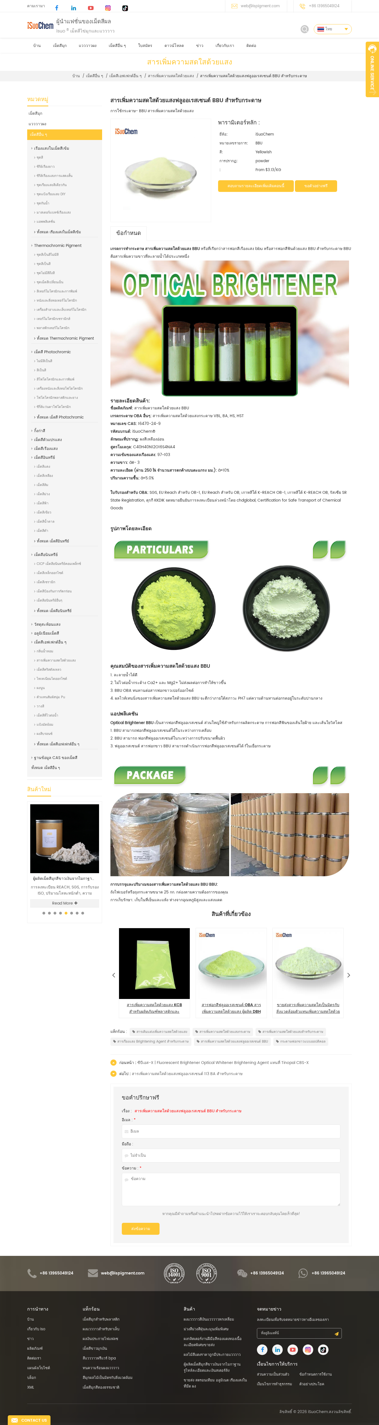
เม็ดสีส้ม (42, 485)
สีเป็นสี (41, 370)
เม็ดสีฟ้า (43, 503)
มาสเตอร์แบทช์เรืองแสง (54, 212)
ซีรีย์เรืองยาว (46, 166)
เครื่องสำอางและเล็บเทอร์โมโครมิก (61, 309)
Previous (113, 973)
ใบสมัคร (145, 45)
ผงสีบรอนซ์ (44, 734)
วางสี (40, 706)
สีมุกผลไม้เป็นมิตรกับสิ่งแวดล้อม (108, 1378)
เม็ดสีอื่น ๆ (117, 45)
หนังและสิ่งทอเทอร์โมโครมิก (57, 300)
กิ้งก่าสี (39, 431)
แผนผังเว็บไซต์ (38, 1368)
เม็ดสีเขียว (44, 512)
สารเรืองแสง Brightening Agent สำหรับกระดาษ (153, 1041)
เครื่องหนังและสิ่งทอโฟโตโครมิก (60, 388)
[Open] (372, 69)
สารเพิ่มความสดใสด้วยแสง (171, 76)
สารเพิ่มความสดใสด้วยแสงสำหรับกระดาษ (292, 1032)
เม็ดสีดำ (42, 531)
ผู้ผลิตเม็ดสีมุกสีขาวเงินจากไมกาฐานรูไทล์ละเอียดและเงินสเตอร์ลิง (212, 1368)
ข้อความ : (132, 1168)
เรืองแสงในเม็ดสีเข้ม (51, 148)
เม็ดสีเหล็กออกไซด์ (50, 573)
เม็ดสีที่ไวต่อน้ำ (47, 715)
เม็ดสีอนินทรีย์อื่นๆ (49, 600)
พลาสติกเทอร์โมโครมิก (53, 328)
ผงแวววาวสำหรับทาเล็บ (101, 1329)
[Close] (372, 100)
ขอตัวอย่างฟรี (316, 186)
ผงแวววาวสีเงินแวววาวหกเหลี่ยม (209, 1320)
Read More (62, 903)
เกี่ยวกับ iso (36, 1329)
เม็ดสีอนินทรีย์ (46, 555)
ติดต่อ (251, 45)
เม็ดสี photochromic (52, 352)
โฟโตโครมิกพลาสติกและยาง (57, 397)
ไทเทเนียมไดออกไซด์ (52, 679)
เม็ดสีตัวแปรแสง (48, 440)
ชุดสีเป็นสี (43, 264)
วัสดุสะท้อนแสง (47, 624)
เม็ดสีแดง (43, 466)
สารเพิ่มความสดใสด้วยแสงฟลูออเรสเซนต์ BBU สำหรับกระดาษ (188, 1111)
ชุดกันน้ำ (43, 203)
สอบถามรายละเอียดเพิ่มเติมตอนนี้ (256, 186)
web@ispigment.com (260, 6)
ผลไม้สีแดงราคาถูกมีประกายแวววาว (212, 1355)
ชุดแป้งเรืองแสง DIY (51, 194)
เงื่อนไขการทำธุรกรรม (274, 1384)
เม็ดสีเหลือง (45, 476)
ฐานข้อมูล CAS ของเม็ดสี (55, 758)
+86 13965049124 (324, 6)
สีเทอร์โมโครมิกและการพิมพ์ (57, 291)
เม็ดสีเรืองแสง (46, 448)
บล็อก (31, 1378)
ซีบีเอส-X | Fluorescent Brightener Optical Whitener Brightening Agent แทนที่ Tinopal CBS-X (223, 1063)
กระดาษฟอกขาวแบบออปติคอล (302, 1041)
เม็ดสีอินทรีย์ (44, 457)
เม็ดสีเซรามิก (46, 582)
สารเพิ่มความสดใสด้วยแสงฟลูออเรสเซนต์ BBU (234, 1041)
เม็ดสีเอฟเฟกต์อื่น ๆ (125, 76)
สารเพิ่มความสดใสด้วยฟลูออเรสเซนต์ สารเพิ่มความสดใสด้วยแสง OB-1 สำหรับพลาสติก (308, 1008)
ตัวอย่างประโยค (311, 1384)
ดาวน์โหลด (174, 45)
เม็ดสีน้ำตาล (45, 521)
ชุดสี (40, 157)
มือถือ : (127, 1144)
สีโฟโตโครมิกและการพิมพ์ (55, 379)
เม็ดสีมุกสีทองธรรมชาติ (101, 1388)
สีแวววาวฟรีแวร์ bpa (99, 1358)
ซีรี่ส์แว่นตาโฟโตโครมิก (54, 407)
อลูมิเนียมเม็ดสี (46, 633)
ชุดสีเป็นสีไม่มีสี (48, 254)
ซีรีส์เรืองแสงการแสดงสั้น (54, 176)
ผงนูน (41, 688)
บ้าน (37, 45)
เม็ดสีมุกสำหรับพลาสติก (101, 1320)
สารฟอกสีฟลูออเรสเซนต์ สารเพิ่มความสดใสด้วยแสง (154, 1008)
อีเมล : (129, 1120)
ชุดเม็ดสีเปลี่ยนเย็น (50, 282)
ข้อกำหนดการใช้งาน (315, 1375)
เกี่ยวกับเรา (225, 45)
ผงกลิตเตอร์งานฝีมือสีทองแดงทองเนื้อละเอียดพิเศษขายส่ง (213, 1342)
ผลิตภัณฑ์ (35, 1349)
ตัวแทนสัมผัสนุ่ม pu (51, 697)
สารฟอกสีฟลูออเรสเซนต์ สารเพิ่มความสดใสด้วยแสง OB (231, 1008)
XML (30, 1388)
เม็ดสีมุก (60, 45)
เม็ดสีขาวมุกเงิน (95, 1349)
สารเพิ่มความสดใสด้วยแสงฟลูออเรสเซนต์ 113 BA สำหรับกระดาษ (187, 1074)
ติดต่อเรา (34, 1358)
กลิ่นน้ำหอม (45, 651)
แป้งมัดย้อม (45, 724)
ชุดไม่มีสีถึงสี (46, 273)
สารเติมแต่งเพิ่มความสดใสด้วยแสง (162, 1032)
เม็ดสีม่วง (43, 494)
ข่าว (199, 45)
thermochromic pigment (58, 245)
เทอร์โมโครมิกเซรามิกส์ (53, 319)
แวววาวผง (88, 45)
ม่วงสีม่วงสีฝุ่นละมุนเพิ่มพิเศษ (206, 1329)
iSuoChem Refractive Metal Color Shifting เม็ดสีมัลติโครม (66, 878)
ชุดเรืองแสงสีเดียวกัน (52, 185)
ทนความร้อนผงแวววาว (101, 1368)
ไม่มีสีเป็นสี (44, 361)
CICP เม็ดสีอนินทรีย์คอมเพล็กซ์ (59, 564)
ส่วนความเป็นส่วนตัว (273, 1375)
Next (349, 973)
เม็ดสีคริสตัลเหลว (49, 669)
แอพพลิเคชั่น (46, 221)
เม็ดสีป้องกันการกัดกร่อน (54, 591)
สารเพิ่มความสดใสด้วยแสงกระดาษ (224, 1032)
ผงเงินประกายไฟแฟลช (100, 1339)
